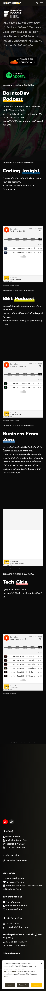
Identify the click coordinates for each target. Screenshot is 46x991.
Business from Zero (16, 569)
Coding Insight (14, 285)
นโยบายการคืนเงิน (13, 909)
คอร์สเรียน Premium (15, 843)
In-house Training (15, 881)
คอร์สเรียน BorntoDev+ (16, 840)
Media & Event (13, 889)
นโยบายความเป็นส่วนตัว (16, 905)
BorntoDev (6, 285)
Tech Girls (13, 693)
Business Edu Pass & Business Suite (23, 885)
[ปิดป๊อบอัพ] (41, 963)
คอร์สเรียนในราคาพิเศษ (16, 860)
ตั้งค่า (6, 976)
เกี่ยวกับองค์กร (12, 923)
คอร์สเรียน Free (12, 836)
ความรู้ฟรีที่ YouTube (15, 847)
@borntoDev (20, 941)
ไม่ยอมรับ (23, 985)
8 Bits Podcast (14, 420)
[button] (41, 3)
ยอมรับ (36, 985)
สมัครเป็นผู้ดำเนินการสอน (17, 927)
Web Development (15, 878)
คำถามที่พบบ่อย (12, 902)
